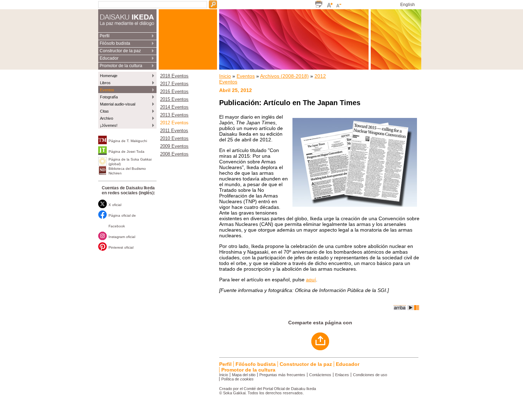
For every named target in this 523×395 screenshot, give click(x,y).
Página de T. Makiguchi (128, 141)
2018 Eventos (174, 76)
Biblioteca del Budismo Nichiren (127, 171)
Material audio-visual (117, 104)
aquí (311, 279)
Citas (104, 111)
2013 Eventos (174, 115)
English (407, 4)
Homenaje (108, 76)
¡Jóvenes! (108, 125)
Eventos (107, 90)
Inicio (225, 76)
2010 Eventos (174, 138)
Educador (109, 58)
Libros (105, 83)
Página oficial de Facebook (122, 220)
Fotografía (109, 97)
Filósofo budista (115, 43)
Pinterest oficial (121, 247)
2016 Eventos (174, 91)
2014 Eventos (174, 107)
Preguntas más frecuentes (282, 375)
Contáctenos (320, 375)
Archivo (106, 118)
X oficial (115, 205)
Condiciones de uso (370, 375)
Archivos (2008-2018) (284, 76)
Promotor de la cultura (121, 65)
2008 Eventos (174, 154)
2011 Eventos (174, 130)
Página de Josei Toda (126, 151)
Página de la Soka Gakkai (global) (130, 161)
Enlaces (342, 375)
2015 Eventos (174, 99)
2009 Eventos (174, 146)
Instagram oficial (122, 237)
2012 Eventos (174, 122)
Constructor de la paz (120, 50)
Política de (237, 379)
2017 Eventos (174, 83)
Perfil (105, 35)
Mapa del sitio (243, 375)
